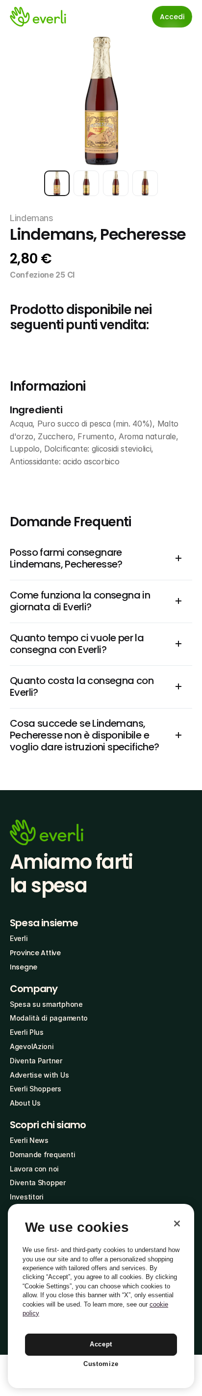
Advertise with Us (39, 1075)
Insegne (23, 967)
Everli (18, 938)
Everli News (29, 1140)
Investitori (27, 1197)
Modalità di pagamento (49, 1018)
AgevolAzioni (32, 1046)
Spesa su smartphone (46, 1004)
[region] (101, 1296)
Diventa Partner (36, 1060)
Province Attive (35, 953)
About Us (25, 1103)
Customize (101, 1364)
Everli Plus (27, 1032)
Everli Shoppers (35, 1088)
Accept (101, 1344)
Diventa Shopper (38, 1182)
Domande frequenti (42, 1154)
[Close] (177, 1223)
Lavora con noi (34, 1169)
